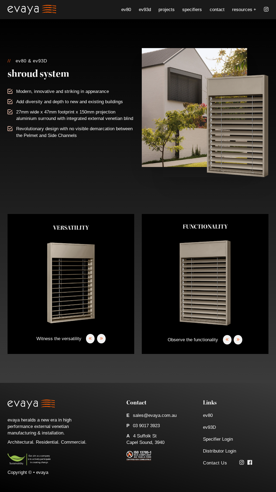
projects (166, 9)
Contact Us (215, 463)
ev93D (209, 427)
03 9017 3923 (146, 425)
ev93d (145, 9)
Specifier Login (218, 439)
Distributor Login (219, 451)
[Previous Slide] (90, 338)
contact (217, 9)
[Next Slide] (101, 338)
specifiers (192, 9)
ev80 (126, 9)
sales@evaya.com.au (155, 415)
